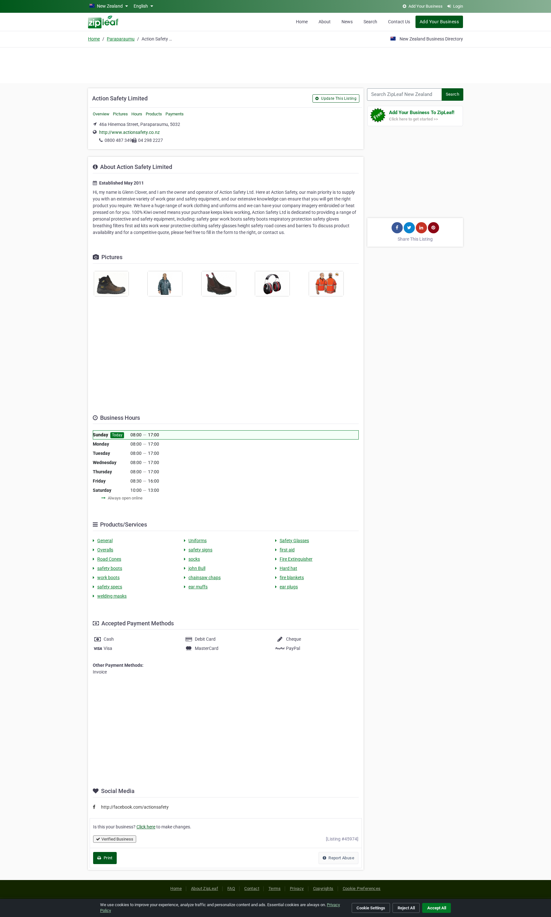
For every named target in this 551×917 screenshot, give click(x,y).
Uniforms (197, 540)
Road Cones (109, 559)
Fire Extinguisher (296, 559)
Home (302, 21)
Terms (274, 888)
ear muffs (198, 586)
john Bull (196, 568)
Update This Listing (338, 98)
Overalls (105, 549)
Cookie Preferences (362, 888)
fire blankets (292, 577)
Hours (136, 114)
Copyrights (323, 888)
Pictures (120, 114)
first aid (287, 549)
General (105, 540)
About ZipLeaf (204, 888)
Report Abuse (340, 857)
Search (370, 21)
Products (154, 114)
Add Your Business (439, 21)
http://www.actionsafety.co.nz (129, 132)
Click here (145, 826)
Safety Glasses (294, 540)
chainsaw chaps (204, 577)
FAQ (231, 888)
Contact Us (399, 21)
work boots (108, 577)
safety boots (109, 568)
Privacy (297, 888)
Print (107, 857)
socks (194, 559)
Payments (174, 114)
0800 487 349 (118, 140)
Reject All (406, 908)
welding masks (112, 596)
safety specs (109, 586)
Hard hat (288, 568)
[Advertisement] (275, 64)
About (325, 21)
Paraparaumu (121, 38)
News (347, 21)
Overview (101, 114)
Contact (251, 888)
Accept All (436, 908)
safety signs (200, 549)
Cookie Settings (370, 908)
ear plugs (289, 586)
